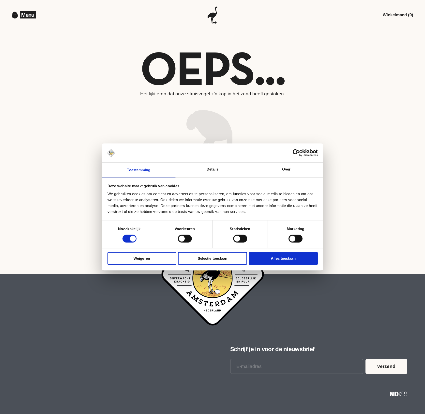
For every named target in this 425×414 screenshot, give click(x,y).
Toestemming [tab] (138, 170)
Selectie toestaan (213, 258)
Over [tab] (286, 169)
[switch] (185, 238)
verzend (386, 366)
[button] (28, 15)
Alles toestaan (283, 258)
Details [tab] (213, 169)
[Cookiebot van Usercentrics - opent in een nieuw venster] (296, 153)
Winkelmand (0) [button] (398, 15)
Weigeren (142, 258)
